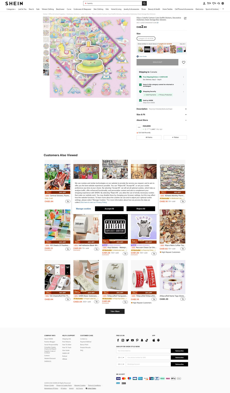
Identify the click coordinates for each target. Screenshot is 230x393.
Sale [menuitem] (37, 9)
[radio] (146, 38)
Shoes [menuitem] (143, 9)
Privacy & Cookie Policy (64, 385)
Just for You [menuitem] (22, 9)
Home (45, 14)
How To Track (66, 347)
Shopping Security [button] (149, 91)
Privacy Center (49, 385)
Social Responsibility (51, 345)
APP (153, 335)
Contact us (83, 339)
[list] (133, 340)
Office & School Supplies (57, 14)
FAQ (81, 350)
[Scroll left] (220, 9)
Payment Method (85, 342)
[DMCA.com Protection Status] (124, 383)
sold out (157, 62)
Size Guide (65, 350)
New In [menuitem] (31, 9)
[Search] (144, 3)
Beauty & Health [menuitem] (154, 9)
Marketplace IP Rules (51, 388)
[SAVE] (183, 62)
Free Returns (66, 342)
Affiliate (64, 359)
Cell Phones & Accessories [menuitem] (184, 9)
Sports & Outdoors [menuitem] (212, 9)
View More (115, 311)
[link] (209, 3)
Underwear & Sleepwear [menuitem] (82, 9)
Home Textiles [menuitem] (167, 9)
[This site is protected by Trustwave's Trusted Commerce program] (118, 383)
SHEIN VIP (65, 353)
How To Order (66, 345)
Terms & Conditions (94, 385)
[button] (218, 3)
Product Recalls (85, 347)
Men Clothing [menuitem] (98, 9)
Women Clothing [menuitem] (48, 9)
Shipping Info (66, 339)
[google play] (158, 341)
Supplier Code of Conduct (49, 352)
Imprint (71, 388)
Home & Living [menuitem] (116, 9)
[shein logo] (14, 3)
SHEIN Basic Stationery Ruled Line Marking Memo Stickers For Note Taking (86, 296)
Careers (47, 355)
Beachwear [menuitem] (60, 9)
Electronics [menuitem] (199, 9)
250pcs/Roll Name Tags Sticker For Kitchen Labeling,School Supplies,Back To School (172, 296)
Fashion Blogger (49, 342)
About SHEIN (48, 339)
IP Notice (64, 388)
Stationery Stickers (72, 14)
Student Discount (49, 358)
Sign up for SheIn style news (128, 346)
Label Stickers (85, 14)
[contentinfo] (152, 378)
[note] (57, 192)
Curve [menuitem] (69, 9)
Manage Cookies (80, 385)
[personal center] (204, 3)
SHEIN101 (47, 361)
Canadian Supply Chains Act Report (50, 348)
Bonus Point (84, 345)
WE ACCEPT (120, 374)
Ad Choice (79, 388)
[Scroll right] (223, 9)
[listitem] (141, 49)
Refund (64, 356)
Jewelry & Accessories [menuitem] (131, 9)
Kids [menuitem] (107, 9)
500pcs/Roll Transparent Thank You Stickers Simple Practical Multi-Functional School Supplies (115, 296)
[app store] (153, 341)
